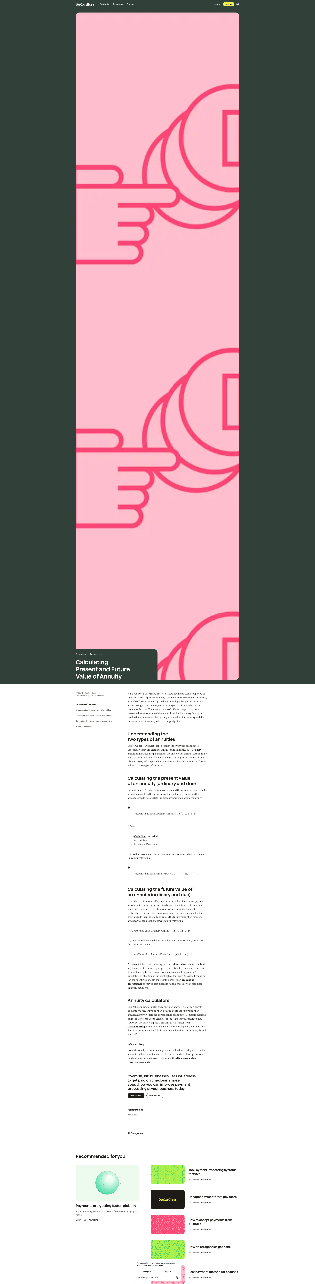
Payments (95, 654)
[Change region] (237, 3)
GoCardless (90, 693)
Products (104, 4)
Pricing (130, 4)
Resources (118, 4)
